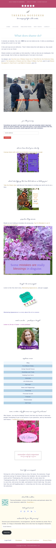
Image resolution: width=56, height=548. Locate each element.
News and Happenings (28, 387)
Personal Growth (28, 393)
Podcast (28, 396)
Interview (28, 378)
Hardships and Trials (28, 372)
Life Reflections (28, 381)
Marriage (28, 384)
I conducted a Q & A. (18, 419)
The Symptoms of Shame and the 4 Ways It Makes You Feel (24, 61)
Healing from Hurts (28, 375)
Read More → (31, 502)
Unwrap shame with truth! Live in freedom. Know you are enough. (23, 152)
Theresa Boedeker (28, 15)
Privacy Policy (47, 540)
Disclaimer (18, 540)
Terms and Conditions (32, 540)
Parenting (28, 390)
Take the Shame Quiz (10, 185)
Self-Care (28, 403)
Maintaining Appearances (29, 288)
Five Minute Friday (28, 366)
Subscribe (7, 532)
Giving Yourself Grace (28, 369)
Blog (28, 363)
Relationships (28, 399)
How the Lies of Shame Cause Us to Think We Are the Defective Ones (32, 59)
